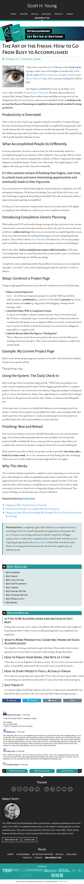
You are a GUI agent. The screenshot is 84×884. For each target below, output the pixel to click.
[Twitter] (25, 789)
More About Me (11, 840)
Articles (59, 854)
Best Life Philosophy (16, 583)
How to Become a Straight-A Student (59, 74)
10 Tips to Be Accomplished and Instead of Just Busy (38, 620)
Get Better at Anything (42, 854)
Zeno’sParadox (38, 239)
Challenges (71, 854)
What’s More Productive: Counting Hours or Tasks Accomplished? (42, 641)
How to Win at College (36, 78)
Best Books (11, 602)
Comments (27, 59)
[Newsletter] (64, 789)
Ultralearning (23, 854)
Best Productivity (15, 599)
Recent (10, 854)
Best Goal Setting (15, 580)
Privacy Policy (63, 881)
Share (38, 59)
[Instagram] (13, 789)
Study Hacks (75, 67)
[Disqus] (42, 738)
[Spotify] (19, 789)
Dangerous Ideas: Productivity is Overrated (26, 505)
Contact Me (29, 840)
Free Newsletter (53, 858)
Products (27, 858)
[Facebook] (31, 789)
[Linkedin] (46, 789)
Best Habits (12, 576)
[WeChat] (37, 789)
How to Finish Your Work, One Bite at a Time (37, 657)
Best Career (12, 587)
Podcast (38, 858)
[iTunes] (52, 789)
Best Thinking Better (17, 595)
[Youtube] (58, 789)
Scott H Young (42, 4)
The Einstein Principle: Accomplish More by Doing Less (32, 508)
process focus (40, 542)
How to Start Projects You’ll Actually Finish (37, 671)
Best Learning (13, 572)
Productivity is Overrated (36, 92)
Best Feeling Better (16, 591)
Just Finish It (14, 685)
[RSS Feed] (70, 789)
